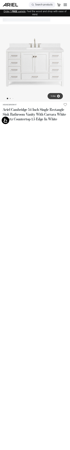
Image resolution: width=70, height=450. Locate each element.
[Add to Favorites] (65, 105)
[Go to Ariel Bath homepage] (10, 4)
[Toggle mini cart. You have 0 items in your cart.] (58, 5)
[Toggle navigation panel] (65, 5)
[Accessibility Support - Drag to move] (5, 120)
